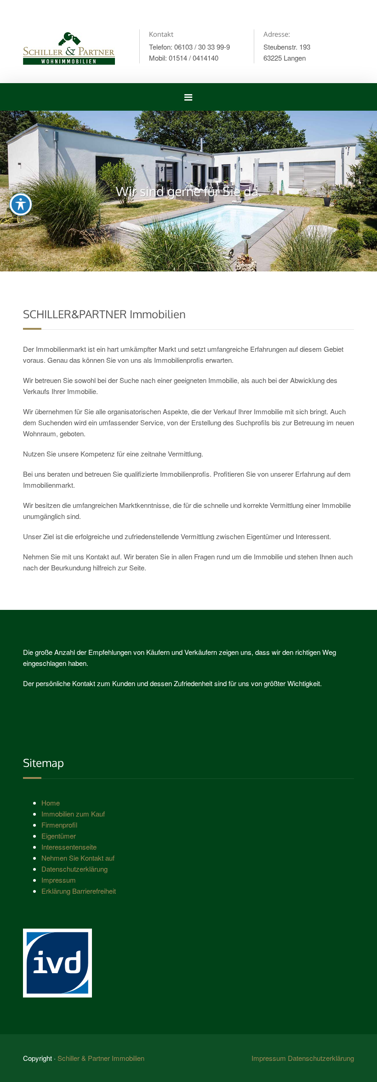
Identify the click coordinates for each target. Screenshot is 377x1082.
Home (50, 802)
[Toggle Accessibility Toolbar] (21, 204)
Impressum (58, 880)
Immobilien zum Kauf (73, 813)
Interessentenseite (69, 846)
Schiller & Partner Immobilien (100, 1058)
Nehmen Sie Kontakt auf (77, 857)
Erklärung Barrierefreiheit (78, 891)
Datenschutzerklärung (74, 868)
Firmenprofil (59, 824)
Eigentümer (58, 835)
